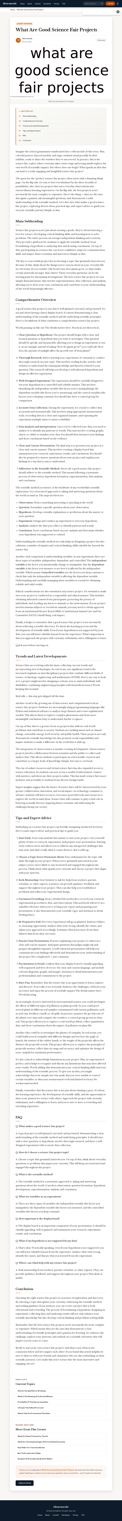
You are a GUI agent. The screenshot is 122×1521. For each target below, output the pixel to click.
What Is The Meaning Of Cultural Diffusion (35, 1396)
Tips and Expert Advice (32, 131)
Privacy (56, 4)
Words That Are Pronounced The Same (34, 1413)
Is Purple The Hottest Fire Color (31, 1408)
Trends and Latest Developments (36, 126)
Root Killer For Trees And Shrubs (31, 1447)
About (30, 4)
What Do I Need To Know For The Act (33, 1436)
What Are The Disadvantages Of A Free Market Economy (41, 1442)
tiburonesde (10, 3)
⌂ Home (110, 4)
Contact (38, 4)
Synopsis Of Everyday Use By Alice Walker (35, 1459)
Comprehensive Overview (33, 121)
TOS (63, 4)
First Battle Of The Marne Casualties (33, 1402)
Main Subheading (29, 116)
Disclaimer (47, 4)
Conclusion (27, 140)
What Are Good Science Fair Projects (58, 1470)
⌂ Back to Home (24, 1483)
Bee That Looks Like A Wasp (29, 1453)
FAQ (24, 135)
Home (22, 4)
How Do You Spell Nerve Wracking (32, 1391)
